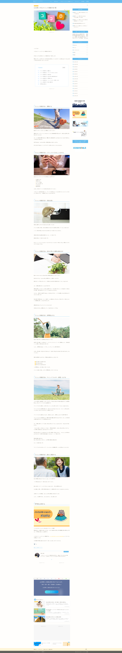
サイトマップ (77, 1)
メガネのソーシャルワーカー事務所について (66, 1)
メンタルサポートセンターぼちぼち (57, 536)
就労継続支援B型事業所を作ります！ (80, 23)
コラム (80, 47)
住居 (80, 52)
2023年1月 (75, 93)
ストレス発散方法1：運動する (45, 70)
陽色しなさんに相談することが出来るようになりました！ (80, 26)
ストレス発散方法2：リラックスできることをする (48, 72)
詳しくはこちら (52, 591)
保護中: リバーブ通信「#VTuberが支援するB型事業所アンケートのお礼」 (81, 20)
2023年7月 (75, 83)
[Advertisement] (52, 39)
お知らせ (80, 45)
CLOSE (64, 67)
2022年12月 (76, 95)
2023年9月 (75, 81)
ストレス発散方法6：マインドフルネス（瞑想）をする (49, 80)
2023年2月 (75, 90)
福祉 (80, 54)
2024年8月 (75, 69)
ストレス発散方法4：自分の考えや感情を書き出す (48, 76)
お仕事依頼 (82, 1)
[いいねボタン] (34, 544)
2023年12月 (76, 76)
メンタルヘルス (40, 547)
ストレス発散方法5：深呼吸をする (46, 78)
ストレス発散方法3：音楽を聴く (45, 74)
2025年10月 (76, 64)
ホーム (51, 1)
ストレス (36, 547)
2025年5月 (75, 66)
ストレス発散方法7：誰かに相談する (46, 82)
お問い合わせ (56, 1)
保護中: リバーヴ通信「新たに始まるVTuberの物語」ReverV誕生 (80, 17)
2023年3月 (75, 88)
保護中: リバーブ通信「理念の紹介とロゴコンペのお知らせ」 (81, 13)
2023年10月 (76, 78)
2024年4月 (75, 71)
